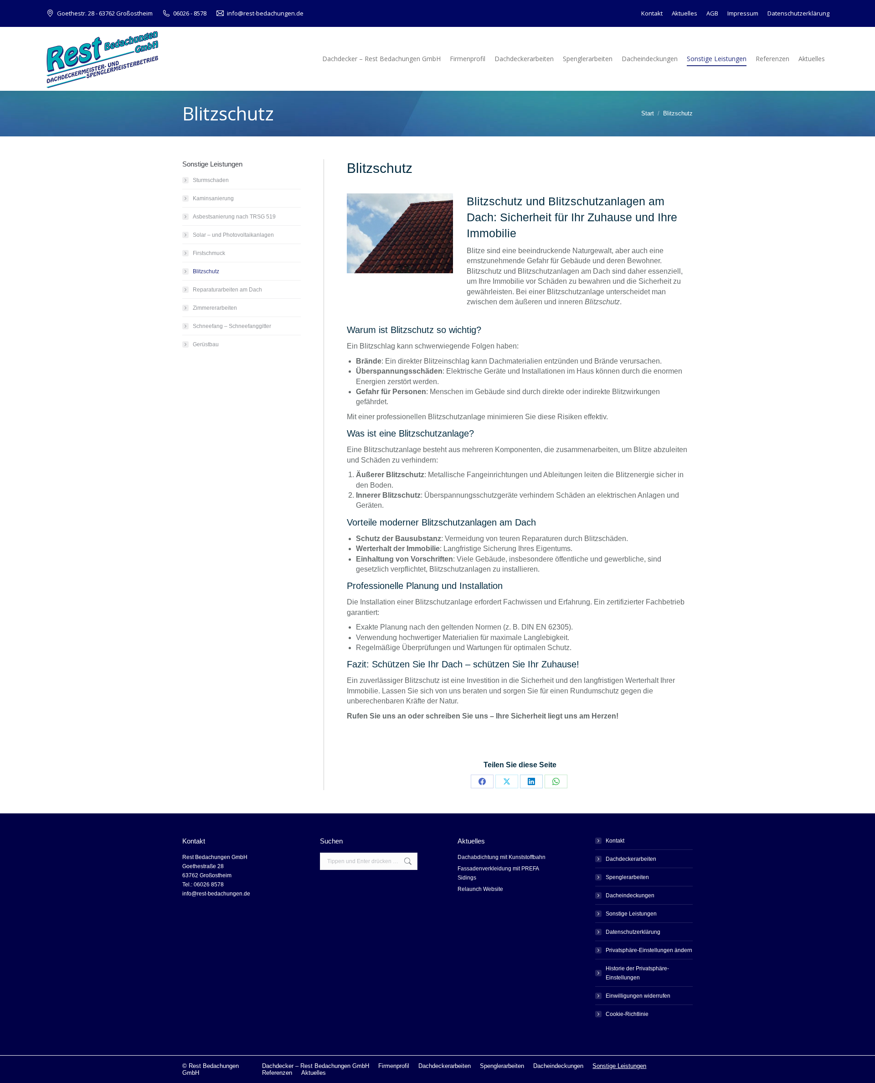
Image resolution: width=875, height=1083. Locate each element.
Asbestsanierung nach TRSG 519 (234, 216)
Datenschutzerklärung (633, 932)
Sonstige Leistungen (631, 914)
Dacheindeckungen (630, 895)
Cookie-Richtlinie (627, 1014)
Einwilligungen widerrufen (638, 996)
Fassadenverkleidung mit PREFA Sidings (498, 873)
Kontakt (615, 841)
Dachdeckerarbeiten (631, 859)
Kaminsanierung (213, 198)
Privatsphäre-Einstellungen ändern (649, 950)
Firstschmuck (209, 253)
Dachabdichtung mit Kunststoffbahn (502, 857)
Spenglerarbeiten (627, 877)
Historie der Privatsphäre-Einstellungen (637, 973)
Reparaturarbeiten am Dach (227, 289)
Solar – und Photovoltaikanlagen (233, 235)
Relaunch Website (480, 889)
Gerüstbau (206, 344)
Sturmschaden (211, 180)
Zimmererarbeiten (215, 308)
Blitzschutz (206, 271)
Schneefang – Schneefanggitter (232, 326)
